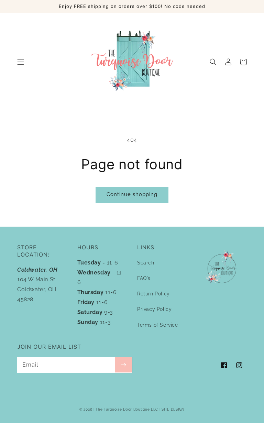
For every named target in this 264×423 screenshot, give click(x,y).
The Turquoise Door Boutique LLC (127, 409)
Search (145, 262)
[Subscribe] (123, 364)
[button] (20, 61)
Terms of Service (157, 325)
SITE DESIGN (173, 409)
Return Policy (153, 293)
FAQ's (144, 278)
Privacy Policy (154, 309)
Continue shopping (132, 194)
